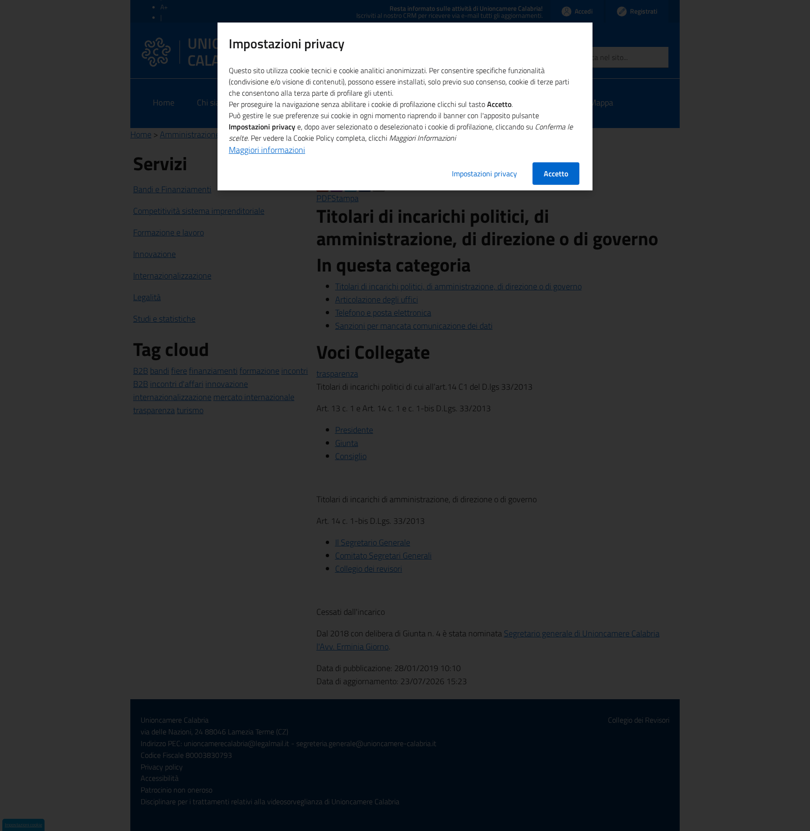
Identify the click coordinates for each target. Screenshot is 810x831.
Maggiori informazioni (267, 150)
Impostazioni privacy (484, 173)
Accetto (556, 173)
